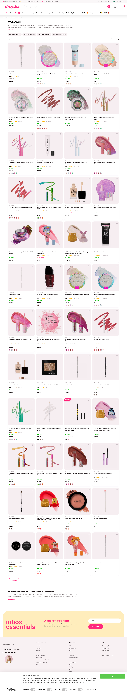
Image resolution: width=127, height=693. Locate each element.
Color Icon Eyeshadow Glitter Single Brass (49, 384)
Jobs (37, 664)
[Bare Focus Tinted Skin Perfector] (77, 56)
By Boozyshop (75, 13)
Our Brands (12, 17)
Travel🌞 (99, 13)
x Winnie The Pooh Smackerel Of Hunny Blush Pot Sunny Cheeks (48, 518)
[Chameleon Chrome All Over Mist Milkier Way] (105, 190)
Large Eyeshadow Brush (100, 518)
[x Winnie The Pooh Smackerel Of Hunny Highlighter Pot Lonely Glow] (105, 411)
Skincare (24, 13)
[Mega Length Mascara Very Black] (105, 456)
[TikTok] (15, 652)
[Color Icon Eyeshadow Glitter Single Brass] (49, 367)
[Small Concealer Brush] (77, 367)
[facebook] (12, 652)
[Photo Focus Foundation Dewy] (77, 190)
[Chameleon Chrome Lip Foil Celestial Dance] (77, 322)
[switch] (49, 689)
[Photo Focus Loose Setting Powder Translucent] (21, 545)
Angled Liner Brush (14, 294)
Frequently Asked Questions (43, 660)
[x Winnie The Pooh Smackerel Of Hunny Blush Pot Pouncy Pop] (49, 545)
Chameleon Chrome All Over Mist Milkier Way (105, 207)
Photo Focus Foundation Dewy (74, 207)
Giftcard (71, 646)
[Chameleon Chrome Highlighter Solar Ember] (105, 56)
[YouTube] (9, 652)
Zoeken (108, 6)
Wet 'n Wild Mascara (44, 34)
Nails (67, 13)
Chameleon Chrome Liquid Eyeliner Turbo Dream (21, 474)
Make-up (71, 655)
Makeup (31, 13)
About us (38, 648)
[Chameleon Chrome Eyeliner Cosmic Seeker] (105, 100)
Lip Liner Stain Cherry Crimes (102, 339)
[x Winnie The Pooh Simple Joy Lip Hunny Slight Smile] (49, 234)
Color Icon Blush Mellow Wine (73, 518)
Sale (70, 653)
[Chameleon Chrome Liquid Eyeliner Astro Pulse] (49, 190)
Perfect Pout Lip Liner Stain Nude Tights (48, 117)
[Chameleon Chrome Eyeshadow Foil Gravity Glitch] (77, 100)
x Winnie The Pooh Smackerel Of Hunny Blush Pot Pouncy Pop (48, 563)
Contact (38, 646)
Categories (72, 643)
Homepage (5, 17)
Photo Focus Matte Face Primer (103, 252)
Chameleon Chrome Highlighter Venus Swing (104, 295)
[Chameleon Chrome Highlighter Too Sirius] (77, 277)
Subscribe (96, 626)
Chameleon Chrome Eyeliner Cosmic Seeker (104, 118)
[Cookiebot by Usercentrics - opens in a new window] (11, 689)
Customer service (41, 643)
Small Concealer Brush (71, 384)
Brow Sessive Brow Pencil (16, 518)
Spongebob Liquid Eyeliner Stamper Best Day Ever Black (77, 429)
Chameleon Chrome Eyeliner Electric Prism (76, 163)
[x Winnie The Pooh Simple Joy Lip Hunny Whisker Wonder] (77, 545)
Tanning (61, 13)
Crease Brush (97, 563)
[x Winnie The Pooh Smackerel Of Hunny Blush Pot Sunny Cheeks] (49, 501)
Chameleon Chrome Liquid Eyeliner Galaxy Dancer (49, 474)
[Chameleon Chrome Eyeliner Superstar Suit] (21, 411)
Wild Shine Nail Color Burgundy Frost (47, 294)
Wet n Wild (12, 71)
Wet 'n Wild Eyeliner (29, 34)
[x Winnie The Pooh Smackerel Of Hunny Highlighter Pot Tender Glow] (77, 234)
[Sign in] (115, 7)
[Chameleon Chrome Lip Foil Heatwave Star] (77, 456)
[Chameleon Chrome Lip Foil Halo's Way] (21, 322)
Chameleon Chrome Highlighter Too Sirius (77, 294)
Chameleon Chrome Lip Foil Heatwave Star (77, 473)
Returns (38, 653)
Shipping (38, 650)
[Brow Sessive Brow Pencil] (21, 501)
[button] (38, 83)
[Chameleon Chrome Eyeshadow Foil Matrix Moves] (21, 234)
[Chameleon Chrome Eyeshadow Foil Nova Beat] (21, 100)
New (11, 13)
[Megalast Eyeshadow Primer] (49, 145)
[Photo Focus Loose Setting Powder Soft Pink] (49, 322)
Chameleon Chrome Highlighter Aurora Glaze (48, 73)
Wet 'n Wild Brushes (14, 34)
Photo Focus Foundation (16, 384)
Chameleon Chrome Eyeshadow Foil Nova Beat (21, 118)
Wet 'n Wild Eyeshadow (59, 34)
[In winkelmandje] (59, 66)
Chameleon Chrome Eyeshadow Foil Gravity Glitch (75, 118)
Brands (5, 13)
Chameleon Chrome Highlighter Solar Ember (104, 73)
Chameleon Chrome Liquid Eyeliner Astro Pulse (49, 207)
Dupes (92, 13)
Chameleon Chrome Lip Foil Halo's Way (20, 339)
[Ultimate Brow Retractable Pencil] (105, 367)
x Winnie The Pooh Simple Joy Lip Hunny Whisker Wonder (77, 563)
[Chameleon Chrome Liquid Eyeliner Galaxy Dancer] (49, 456)
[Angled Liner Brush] (21, 277)
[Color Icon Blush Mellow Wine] (77, 501)
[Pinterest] (6, 652)
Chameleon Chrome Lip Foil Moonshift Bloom (104, 163)
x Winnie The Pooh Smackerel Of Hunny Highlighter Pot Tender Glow (76, 252)
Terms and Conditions (41, 662)
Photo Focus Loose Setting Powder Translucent (19, 563)
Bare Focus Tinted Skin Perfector (74, 73)
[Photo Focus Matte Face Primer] (105, 234)
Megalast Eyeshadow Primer (45, 162)
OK (113, 676)
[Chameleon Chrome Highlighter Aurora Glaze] (49, 56)
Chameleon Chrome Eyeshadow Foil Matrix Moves (21, 252)
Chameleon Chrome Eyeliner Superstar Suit (20, 429)
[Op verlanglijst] (32, 44)
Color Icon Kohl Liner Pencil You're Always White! (49, 429)
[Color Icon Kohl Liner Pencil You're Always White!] (49, 411)
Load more (14, 580)
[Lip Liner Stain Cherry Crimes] (105, 322)
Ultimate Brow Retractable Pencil (103, 384)
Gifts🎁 (106, 13)
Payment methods (40, 655)
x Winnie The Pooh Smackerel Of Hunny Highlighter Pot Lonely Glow (105, 429)
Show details (90, 689)
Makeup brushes (73, 657)
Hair (37, 13)
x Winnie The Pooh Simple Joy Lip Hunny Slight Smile (48, 252)
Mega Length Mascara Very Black (103, 473)
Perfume (54, 13)
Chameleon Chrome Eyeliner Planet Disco (21, 162)
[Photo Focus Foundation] (21, 367)
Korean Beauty (45, 13)
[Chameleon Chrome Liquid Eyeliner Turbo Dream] (21, 456)
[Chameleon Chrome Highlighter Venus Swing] (105, 277)
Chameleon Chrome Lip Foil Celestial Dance (75, 340)
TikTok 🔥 (85, 13)
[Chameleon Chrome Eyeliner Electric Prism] (77, 145)
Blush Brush (12, 73)
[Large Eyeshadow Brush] (105, 501)
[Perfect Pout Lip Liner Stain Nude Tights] (49, 100)
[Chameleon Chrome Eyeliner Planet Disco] (21, 145)
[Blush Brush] (21, 56)
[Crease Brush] (105, 545)
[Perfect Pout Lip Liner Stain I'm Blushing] (21, 190)
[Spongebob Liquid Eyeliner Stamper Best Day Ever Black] (77, 411)
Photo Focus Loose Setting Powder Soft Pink (48, 340)
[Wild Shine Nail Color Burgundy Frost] (49, 277)
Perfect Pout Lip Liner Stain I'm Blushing (20, 207)
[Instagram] (3, 652)
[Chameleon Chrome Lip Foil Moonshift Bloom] (105, 145)
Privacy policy (39, 657)
